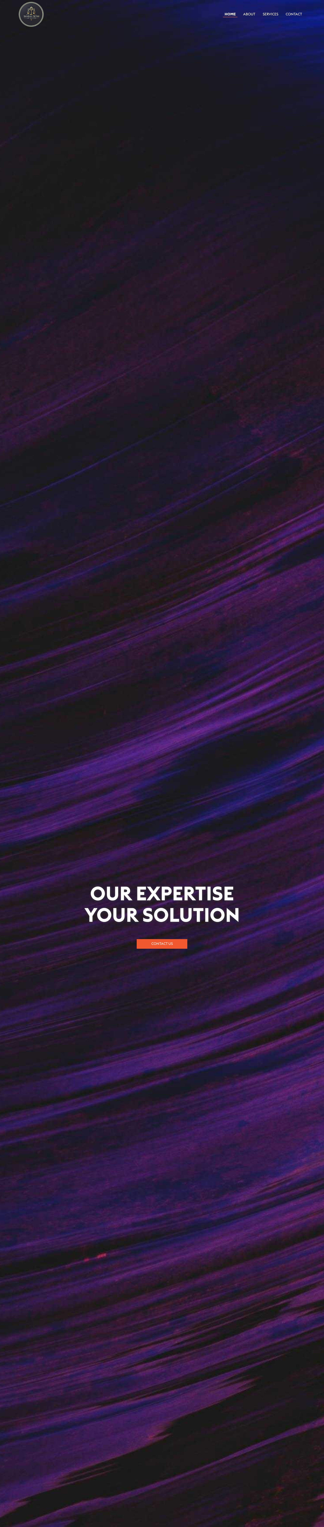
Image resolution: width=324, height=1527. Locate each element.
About (249, 14)
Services (270, 14)
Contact (294, 14)
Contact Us (162, 944)
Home (230, 14)
